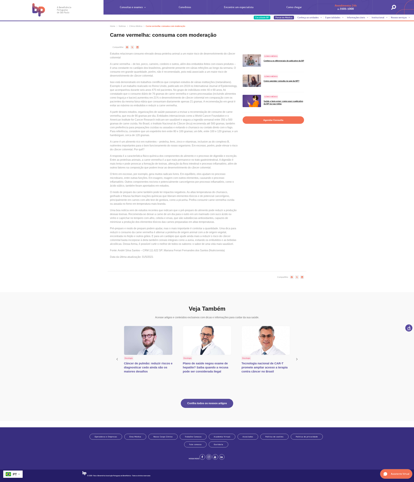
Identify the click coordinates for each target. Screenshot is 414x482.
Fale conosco (195, 444)
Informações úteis (356, 17)
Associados (248, 437)
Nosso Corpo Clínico (163, 437)
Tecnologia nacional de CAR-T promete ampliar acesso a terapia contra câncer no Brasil (264, 367)
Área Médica (135, 437)
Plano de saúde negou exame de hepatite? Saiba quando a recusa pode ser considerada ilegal (205, 367)
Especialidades (333, 17)
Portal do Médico (283, 17)
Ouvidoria (218, 444)
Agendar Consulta (273, 120)
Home (112, 26)
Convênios (185, 7)
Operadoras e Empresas (106, 437)
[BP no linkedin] (221, 457)
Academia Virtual (222, 437)
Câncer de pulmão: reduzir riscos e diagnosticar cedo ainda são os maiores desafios (148, 367)
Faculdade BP (262, 17)
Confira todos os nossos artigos (207, 403)
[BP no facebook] (202, 457)
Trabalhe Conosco (193, 437)
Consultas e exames (131, 7)
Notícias (122, 26)
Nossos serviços (399, 17)
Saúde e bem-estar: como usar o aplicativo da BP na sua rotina (283, 102)
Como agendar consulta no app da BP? (281, 81)
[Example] (209, 457)
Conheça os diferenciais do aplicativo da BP (284, 61)
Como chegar (294, 7)
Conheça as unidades (308, 17)
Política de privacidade (307, 437)
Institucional (378, 17)
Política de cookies (274, 437)
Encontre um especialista (238, 7)
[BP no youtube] (215, 457)
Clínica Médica (135, 26)
